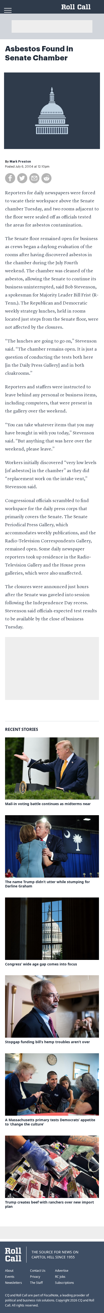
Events (9, 1276)
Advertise (61, 1270)
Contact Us (37, 1270)
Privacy (35, 1276)
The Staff (36, 1283)
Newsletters (13, 1283)
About (9, 1270)
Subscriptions (64, 1283)
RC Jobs (60, 1276)
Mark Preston (20, 161)
